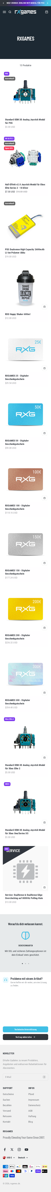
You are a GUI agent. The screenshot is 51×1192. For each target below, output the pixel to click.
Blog (30, 1121)
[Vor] (47, 3)
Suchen (6, 1099)
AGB (30, 1110)
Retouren (7, 1116)
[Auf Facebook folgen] (5, 1149)
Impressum (33, 1099)
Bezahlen (7, 1105)
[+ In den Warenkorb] (44, 306)
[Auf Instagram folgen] (19, 1149)
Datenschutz (34, 1105)
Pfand (31, 1094)
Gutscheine (8, 1094)
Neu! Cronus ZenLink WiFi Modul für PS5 (25, 3)
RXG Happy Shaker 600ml (17, 314)
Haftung (32, 1116)
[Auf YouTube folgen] (26, 1149)
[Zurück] (3, 3)
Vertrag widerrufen (24, 1037)
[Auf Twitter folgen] (12, 1149)
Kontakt (6, 1121)
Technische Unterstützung (25, 1029)
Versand (7, 1110)
